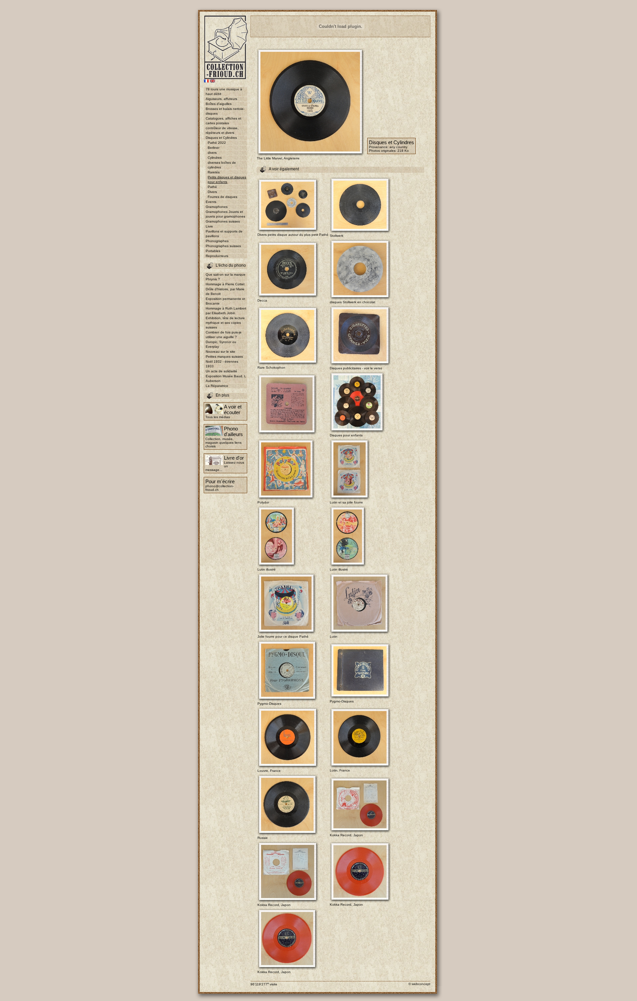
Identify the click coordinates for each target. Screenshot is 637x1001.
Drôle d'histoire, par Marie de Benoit (225, 291)
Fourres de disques (222, 197)
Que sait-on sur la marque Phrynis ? (226, 277)
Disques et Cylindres (221, 137)
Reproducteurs (217, 256)
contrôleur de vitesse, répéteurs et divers (222, 130)
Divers (212, 192)
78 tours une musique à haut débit (224, 91)
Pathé (212, 187)
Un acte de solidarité (221, 371)
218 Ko (403, 150)
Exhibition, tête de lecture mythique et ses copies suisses (225, 322)
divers (212, 152)
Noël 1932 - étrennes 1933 (222, 364)
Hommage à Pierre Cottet (225, 284)
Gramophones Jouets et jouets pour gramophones (225, 214)
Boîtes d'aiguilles (219, 104)
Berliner (213, 147)
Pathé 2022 (217, 142)
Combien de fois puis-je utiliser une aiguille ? (224, 334)
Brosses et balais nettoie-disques (225, 111)
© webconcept (419, 984)
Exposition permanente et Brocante (225, 301)
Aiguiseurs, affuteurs (221, 99)
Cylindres (215, 157)
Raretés (214, 172)
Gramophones (217, 207)
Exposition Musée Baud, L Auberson (226, 378)
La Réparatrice (217, 386)
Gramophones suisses (223, 221)
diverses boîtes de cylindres (222, 165)
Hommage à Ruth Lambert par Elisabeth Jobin (226, 311)
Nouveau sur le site (220, 351)
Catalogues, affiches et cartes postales (223, 121)
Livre (209, 226)
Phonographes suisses (223, 246)
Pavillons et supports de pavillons (224, 233)
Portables (213, 251)
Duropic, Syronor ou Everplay (221, 344)
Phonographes (217, 241)
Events (211, 202)
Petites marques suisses (224, 356)
